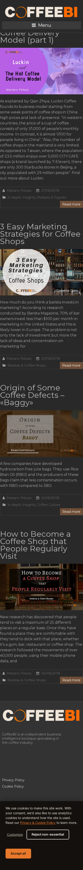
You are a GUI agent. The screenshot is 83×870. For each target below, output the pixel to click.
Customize (15, 834)
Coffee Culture (48, 505)
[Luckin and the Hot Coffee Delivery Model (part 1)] (41, 50)
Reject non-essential (48, 834)
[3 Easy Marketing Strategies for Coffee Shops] (41, 251)
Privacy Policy (13, 780)
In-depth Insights (21, 197)
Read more (71, 204)
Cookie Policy (13, 786)
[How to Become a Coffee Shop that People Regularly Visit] (41, 566)
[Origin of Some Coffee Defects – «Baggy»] (41, 412)
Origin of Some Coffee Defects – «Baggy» (32, 395)
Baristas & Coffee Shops (26, 365)
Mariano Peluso (19, 190)
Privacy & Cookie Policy (38, 823)
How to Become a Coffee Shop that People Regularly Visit (35, 545)
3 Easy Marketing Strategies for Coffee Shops (40, 234)
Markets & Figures (51, 197)
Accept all (18, 853)
